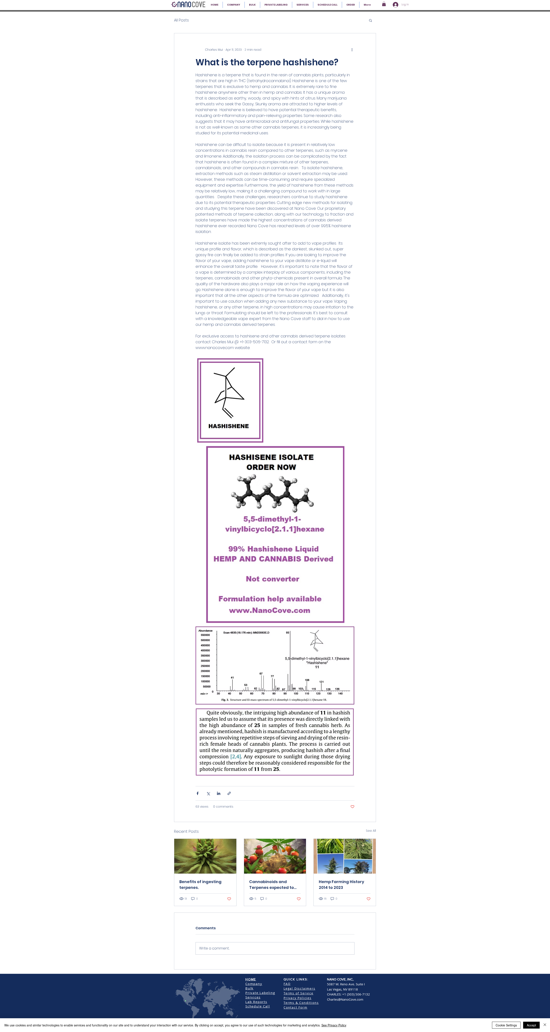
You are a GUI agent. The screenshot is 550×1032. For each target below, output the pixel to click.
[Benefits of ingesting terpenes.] (205, 856)
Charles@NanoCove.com (345, 999)
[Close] (544, 1025)
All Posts (181, 20)
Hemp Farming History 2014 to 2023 (341, 884)
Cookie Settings (506, 1025)
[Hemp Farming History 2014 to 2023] (345, 856)
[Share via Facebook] (198, 793)
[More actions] (351, 49)
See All (371, 830)
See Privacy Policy (333, 1025)
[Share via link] (229, 793)
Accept (531, 1025)
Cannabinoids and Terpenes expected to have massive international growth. (271, 884)
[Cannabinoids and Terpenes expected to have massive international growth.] (275, 856)
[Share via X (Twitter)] (208, 793)
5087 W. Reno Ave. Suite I (346, 984)
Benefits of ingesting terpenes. (200, 884)
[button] (384, 4)
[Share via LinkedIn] (219, 793)
